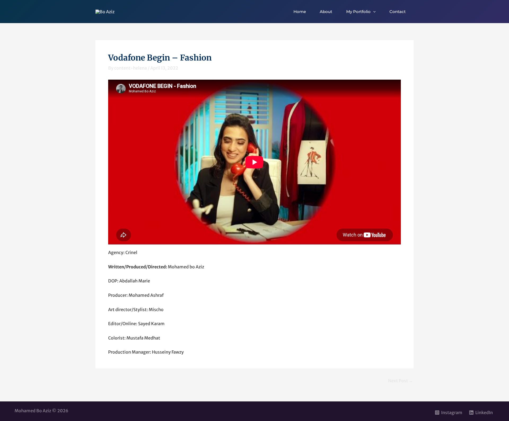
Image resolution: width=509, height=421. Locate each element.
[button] (373, 11)
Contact (397, 11)
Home (299, 11)
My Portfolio (358, 11)
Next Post (400, 381)
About (326, 11)
